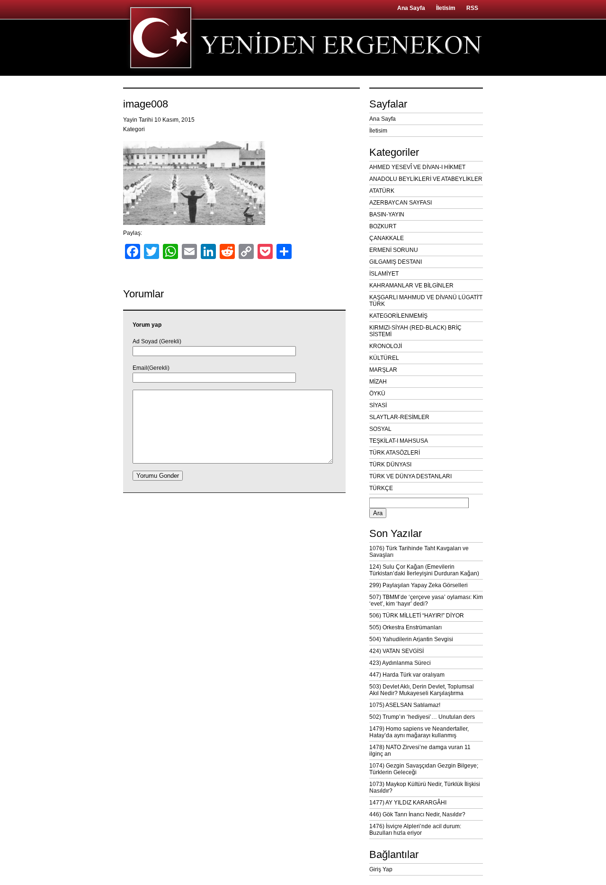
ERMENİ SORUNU (393, 250)
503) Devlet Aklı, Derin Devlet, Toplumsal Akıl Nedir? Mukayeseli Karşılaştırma (421, 690)
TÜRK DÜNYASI (390, 464)
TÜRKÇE (381, 488)
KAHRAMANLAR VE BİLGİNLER (411, 285)
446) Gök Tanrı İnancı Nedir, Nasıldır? (417, 814)
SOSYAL (380, 429)
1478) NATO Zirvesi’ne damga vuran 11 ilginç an (420, 750)
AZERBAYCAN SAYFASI (400, 202)
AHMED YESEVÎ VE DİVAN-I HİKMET (417, 167)
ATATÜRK (381, 191)
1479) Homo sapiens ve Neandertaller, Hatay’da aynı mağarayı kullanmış (419, 732)
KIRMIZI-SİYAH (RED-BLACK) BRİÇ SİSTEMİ (415, 331)
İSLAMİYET (384, 273)
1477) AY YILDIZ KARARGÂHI (407, 802)
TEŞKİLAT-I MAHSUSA (398, 441)
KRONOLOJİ (385, 346)
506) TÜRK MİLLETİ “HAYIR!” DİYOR (416, 615)
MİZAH (378, 381)
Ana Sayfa (411, 8)
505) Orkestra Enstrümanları (405, 627)
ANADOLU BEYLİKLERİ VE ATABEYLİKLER (425, 179)
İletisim (445, 8)
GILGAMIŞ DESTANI (395, 262)
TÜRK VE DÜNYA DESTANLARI (410, 476)
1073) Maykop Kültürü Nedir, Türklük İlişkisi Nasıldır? (424, 787)
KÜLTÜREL (384, 358)
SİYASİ (378, 405)
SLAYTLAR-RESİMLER (399, 417)
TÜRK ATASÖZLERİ (394, 452)
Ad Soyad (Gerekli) (157, 341)
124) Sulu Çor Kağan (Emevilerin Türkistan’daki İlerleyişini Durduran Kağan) (424, 570)
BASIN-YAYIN (386, 214)
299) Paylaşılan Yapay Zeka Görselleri (418, 585)
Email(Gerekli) (151, 368)
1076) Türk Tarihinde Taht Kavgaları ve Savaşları (419, 551)
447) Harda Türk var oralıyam (407, 674)
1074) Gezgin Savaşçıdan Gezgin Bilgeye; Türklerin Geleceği (423, 769)
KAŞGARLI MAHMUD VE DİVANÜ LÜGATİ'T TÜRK (425, 300)
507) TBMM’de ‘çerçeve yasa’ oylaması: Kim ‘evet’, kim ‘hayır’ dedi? (426, 600)
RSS (472, 8)
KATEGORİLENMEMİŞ (398, 316)
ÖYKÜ (377, 393)
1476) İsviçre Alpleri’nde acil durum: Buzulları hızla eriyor (415, 829)
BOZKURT (382, 226)
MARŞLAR (383, 370)
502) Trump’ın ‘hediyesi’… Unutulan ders (422, 717)
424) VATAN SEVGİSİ (396, 651)
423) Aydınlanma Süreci (400, 663)
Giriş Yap (380, 869)
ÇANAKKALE (386, 238)
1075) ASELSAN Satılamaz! (404, 705)
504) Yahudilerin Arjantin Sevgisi (411, 639)
